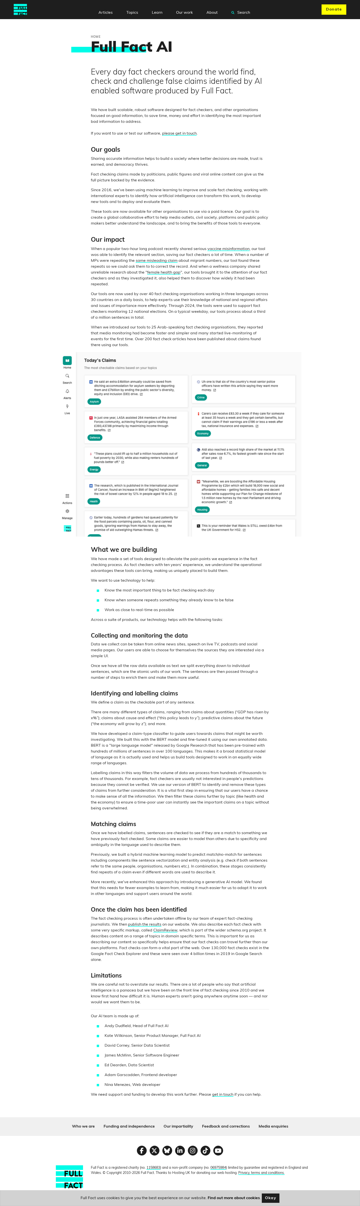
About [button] (212, 13)
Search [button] (243, 13)
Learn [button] (157, 13)
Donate (334, 10)
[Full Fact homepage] (20, 9)
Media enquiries (273, 1127)
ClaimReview (165, 930)
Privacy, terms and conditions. (261, 1173)
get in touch (222, 1095)
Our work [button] (184, 13)
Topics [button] (132, 13)
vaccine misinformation (228, 249)
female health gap (163, 273)
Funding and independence (129, 1127)
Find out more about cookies (234, 1198)
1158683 (153, 1168)
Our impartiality (178, 1127)
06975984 (218, 1168)
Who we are (83, 1127)
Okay (270, 1198)
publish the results (144, 925)
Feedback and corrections (226, 1127)
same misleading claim (157, 261)
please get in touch (179, 134)
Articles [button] (105, 13)
